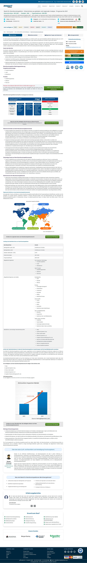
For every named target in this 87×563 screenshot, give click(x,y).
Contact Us (77, 6)
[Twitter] (77, 2)
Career (7, 554)
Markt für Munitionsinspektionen (37, 32)
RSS (7, 556)
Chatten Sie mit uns (75, 62)
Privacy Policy (26, 551)
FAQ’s (24, 556)
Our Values (25, 557)
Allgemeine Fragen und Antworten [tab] (54, 35)
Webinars (49, 554)
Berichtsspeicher (10, 32)
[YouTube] (83, 2)
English (15, 27)
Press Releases (50, 551)
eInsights (71, 6)
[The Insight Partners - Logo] (8, 6)
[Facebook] (73, 2)
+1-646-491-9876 (59, 1)
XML (7, 557)
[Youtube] (74, 552)
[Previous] (28, 506)
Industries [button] (44, 6)
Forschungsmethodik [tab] (74, 35)
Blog (48, 556)
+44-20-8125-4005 (67, 1)
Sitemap (49, 557)
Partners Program (51, 553)
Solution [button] (58, 6)
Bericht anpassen (74, 59)
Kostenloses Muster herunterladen (63, 27)
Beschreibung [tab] (13, 35)
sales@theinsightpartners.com (46, 1)
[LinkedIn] (80, 2)
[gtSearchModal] (82, 6)
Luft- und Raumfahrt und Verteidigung (22, 32)
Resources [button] (64, 6)
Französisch (26, 27)
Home (39, 6)
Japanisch (38, 27)
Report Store (52, 6)
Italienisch (32, 27)
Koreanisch (44, 27)
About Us (8, 551)
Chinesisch (50, 27)
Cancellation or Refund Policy (29, 554)
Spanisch (20, 27)
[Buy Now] (78, 27)
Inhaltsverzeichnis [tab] (33, 35)
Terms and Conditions (28, 553)
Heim (5, 32)
